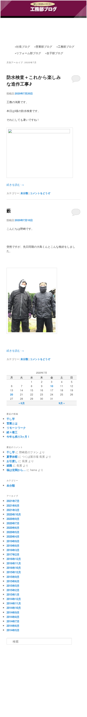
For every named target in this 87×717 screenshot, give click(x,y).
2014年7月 (13, 621)
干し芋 (11, 419)
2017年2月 (13, 554)
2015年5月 (13, 586)
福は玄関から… (16, 470)
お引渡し (12, 461)
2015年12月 (14, 572)
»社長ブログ (22, 46)
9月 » (62, 403)
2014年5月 (13, 630)
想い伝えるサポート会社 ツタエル (44, 683)
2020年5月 (13, 532)
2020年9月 (13, 519)
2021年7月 (13, 501)
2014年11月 (14, 603)
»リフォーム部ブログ (28, 53)
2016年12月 (14, 559)
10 (51, 386)
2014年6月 (13, 626)
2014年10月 (14, 608)
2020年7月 (13, 523)
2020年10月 (14, 514)
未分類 (24, 193)
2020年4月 (13, 536)
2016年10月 (14, 568)
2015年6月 (13, 581)
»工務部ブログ (65, 46)
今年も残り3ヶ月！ (18, 437)
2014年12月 (14, 599)
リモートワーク (16, 428)
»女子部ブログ (54, 53)
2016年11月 (14, 563)
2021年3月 (13, 510)
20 (11, 394)
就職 (9, 465)
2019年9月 (13, 541)
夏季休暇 (12, 457)
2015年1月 (13, 594)
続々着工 (12, 432)
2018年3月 (13, 550)
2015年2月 (13, 590)
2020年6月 (13, 528)
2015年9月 (13, 577)
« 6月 (22, 403)
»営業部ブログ (43, 46)
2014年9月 (13, 612)
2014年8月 (13, 617)
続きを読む (15, 185)
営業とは (12, 423)
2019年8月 (13, 545)
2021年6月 (13, 505)
